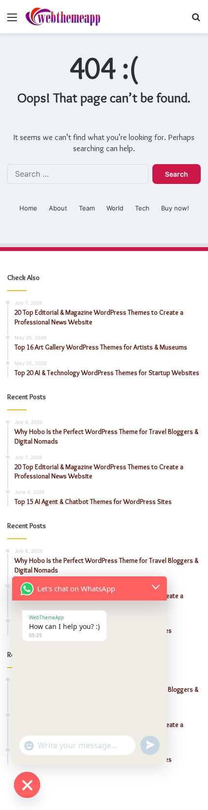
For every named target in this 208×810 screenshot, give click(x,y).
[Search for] (196, 20)
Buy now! (175, 208)
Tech (142, 208)
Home (28, 208)
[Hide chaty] (27, 785)
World (114, 208)
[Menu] (12, 20)
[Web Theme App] (63, 17)
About (58, 208)
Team (87, 208)
